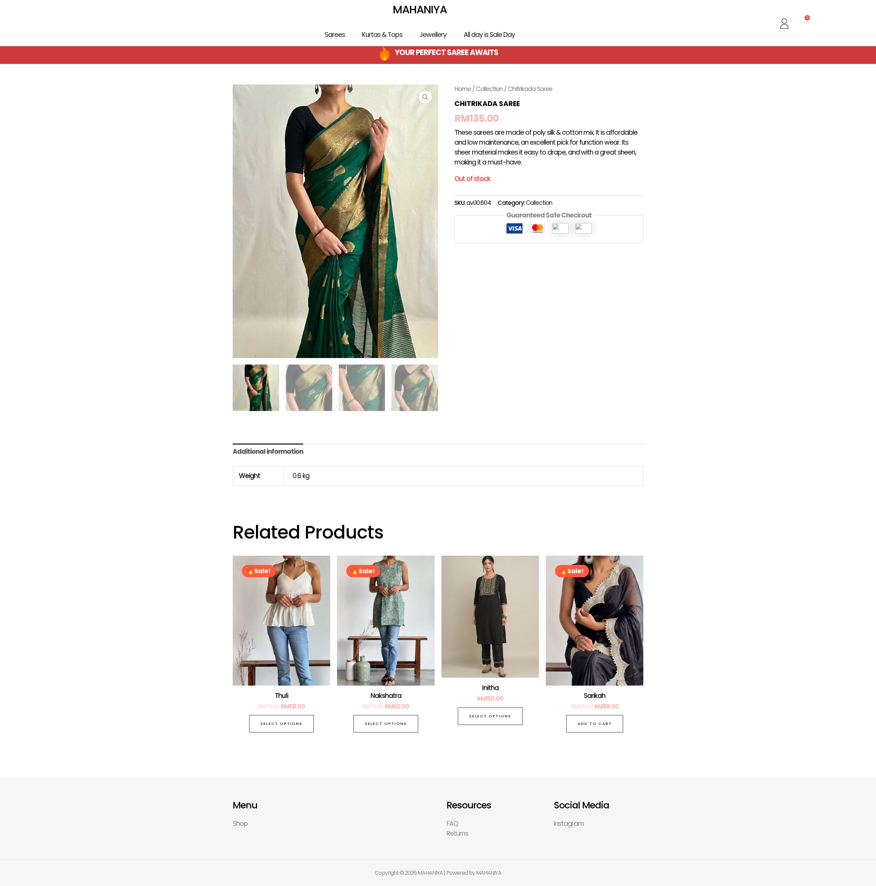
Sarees (335, 34)
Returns (457, 833)
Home (462, 89)
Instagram (569, 823)
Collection (489, 89)
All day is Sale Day (489, 34)
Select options (281, 723)
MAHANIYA (420, 9)
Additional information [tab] (268, 451)
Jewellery (433, 34)
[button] (425, 97)
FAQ (452, 823)
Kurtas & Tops (382, 34)
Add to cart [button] (595, 723)
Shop (240, 823)
